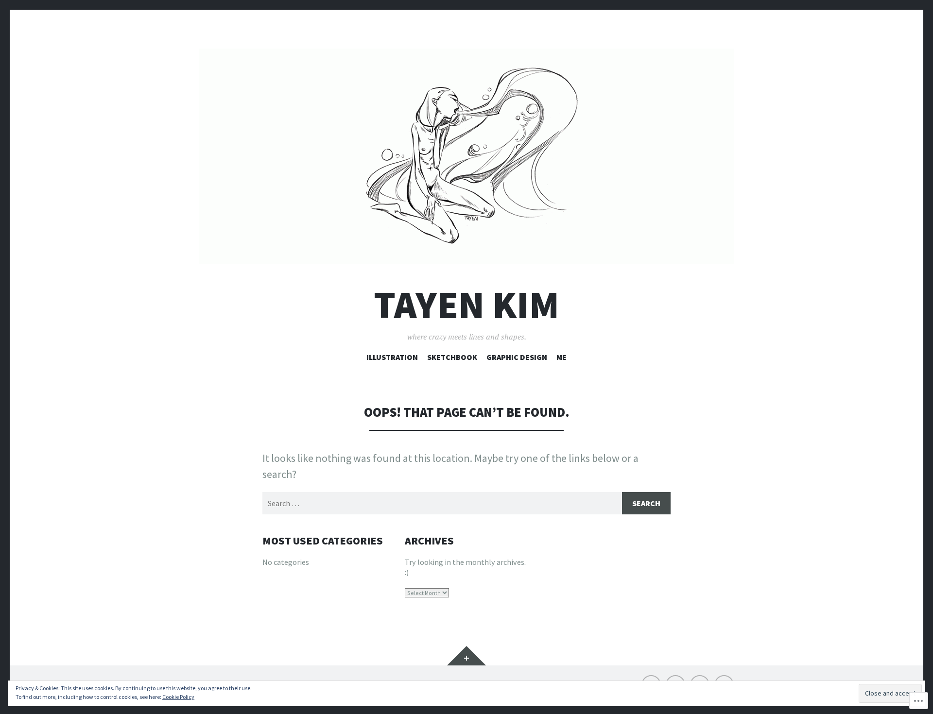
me (561, 357)
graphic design (516, 357)
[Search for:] (466, 503)
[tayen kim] (466, 156)
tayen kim (466, 305)
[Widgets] (466, 655)
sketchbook (452, 357)
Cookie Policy (178, 696)
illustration (392, 357)
